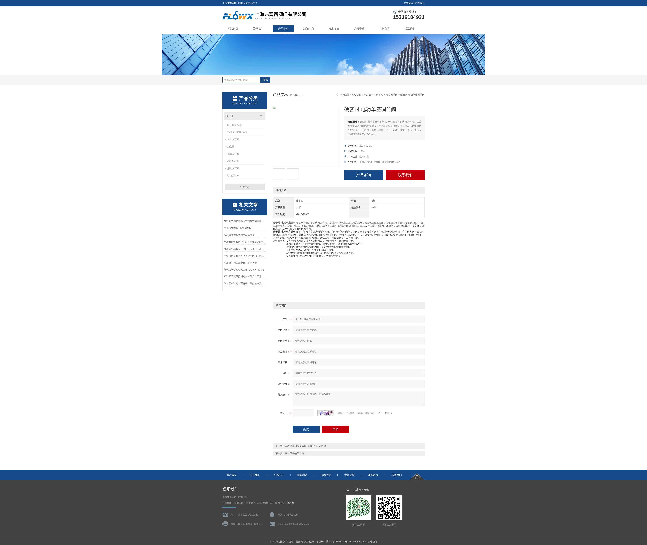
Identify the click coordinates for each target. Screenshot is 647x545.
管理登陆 (372, 541)
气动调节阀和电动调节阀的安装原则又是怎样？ (245, 221)
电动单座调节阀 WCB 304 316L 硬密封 (305, 446)
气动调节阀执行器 (237, 132)
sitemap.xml (359, 541)
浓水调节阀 (233, 139)
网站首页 (232, 28)
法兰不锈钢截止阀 (294, 453)
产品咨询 (363, 175)
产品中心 (283, 28)
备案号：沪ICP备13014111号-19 (334, 541)
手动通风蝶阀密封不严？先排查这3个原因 (245, 242)
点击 (261, 116)
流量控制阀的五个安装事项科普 (240, 262)
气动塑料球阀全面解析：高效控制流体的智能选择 (245, 283)
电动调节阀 (233, 153)
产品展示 (368, 94)
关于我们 (258, 28)
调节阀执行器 (234, 124)
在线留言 (408, 3)
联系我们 (420, 3)
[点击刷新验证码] (325, 413)
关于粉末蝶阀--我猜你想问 (238, 228)
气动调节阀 (233, 175)
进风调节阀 (233, 168)
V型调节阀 (232, 161)
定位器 (230, 146)
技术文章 (334, 28)
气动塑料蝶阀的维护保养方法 (239, 235)
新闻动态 (302, 474)
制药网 (290, 503)
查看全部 (245, 186)
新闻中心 (308, 28)
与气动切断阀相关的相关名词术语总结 (244, 269)
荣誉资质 (359, 28)
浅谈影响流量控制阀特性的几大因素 (243, 276)
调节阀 (229, 116)
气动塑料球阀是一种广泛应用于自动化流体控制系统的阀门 (245, 248)
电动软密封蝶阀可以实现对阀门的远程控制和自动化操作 (245, 255)
